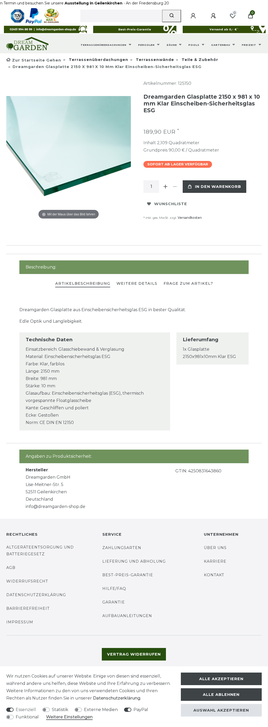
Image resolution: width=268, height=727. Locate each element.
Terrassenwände (154, 59)
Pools (194, 44)
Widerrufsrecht (27, 581)
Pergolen (147, 44)
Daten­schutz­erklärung (116, 698)
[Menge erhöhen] (165, 186)
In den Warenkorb (218, 186)
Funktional (27, 716)
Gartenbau (221, 44)
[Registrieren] (214, 16)
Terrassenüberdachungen (104, 44)
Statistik (60, 709)
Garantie (113, 602)
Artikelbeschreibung (82, 283)
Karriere (215, 561)
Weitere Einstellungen (69, 716)
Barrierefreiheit (28, 608)
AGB (10, 567)
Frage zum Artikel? (188, 283)
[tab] (82, 284)
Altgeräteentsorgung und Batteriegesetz (40, 550)
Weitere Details (136, 283)
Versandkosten (190, 218)
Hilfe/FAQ (114, 588)
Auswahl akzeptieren (221, 710)
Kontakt (214, 575)
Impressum (19, 622)
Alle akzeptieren (221, 678)
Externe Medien (101, 709)
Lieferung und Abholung (134, 561)
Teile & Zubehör (199, 59)
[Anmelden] (194, 16)
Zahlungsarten (121, 547)
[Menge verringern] (175, 186)
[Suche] (171, 16)
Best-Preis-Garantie (127, 575)
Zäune (172, 44)
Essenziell (26, 709)
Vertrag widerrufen (134, 654)
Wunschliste (170, 204)
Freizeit (249, 44)
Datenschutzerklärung (36, 594)
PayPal (140, 709)
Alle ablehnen (221, 694)
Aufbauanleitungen (127, 615)
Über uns (215, 547)
